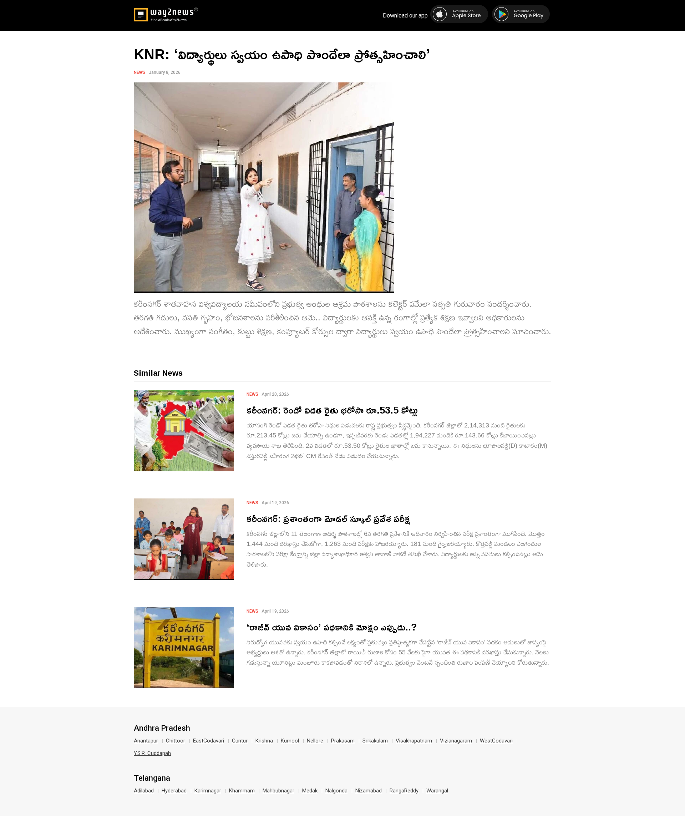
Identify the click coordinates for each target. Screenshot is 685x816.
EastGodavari (208, 741)
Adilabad (144, 790)
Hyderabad (174, 790)
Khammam (242, 790)
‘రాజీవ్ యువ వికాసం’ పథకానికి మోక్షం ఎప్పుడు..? (332, 627)
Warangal (437, 790)
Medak (310, 790)
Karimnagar (207, 790)
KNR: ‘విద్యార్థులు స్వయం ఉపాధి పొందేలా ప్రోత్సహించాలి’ (282, 53)
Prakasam (343, 741)
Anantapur (146, 741)
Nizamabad (368, 790)
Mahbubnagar (278, 790)
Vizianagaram (456, 741)
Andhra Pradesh (162, 728)
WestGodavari (496, 741)
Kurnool (290, 741)
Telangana (152, 778)
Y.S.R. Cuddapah (152, 753)
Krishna (264, 741)
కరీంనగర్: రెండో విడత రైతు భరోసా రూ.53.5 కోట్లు (332, 410)
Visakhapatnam (414, 741)
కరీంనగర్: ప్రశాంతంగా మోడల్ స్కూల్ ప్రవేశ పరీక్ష (328, 518)
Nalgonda (336, 790)
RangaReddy (404, 790)
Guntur (240, 741)
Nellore (315, 741)
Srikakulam (375, 741)
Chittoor (175, 741)
